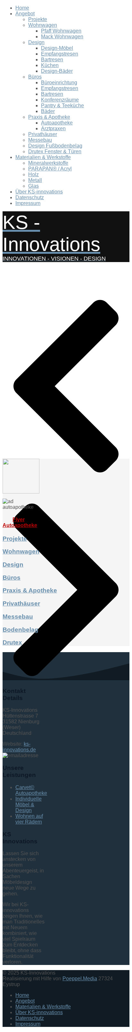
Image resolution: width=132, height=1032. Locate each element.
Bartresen (52, 59)
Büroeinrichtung (59, 82)
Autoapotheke (57, 122)
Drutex (12, 642)
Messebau (40, 140)
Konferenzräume (60, 99)
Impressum (27, 203)
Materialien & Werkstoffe (43, 157)
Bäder (48, 111)
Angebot (25, 13)
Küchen (50, 65)
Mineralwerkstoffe (48, 163)
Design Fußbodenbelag (55, 145)
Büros (35, 76)
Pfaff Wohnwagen (61, 31)
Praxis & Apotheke (49, 117)
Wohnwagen (42, 25)
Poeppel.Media (79, 978)
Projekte (37, 19)
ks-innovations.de (19, 746)
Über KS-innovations (39, 191)
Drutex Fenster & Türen (54, 151)
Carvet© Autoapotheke (31, 790)
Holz (33, 174)
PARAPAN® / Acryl (50, 168)
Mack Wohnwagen (62, 36)
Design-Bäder (57, 71)
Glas (33, 186)
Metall (35, 180)
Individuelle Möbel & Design (28, 804)
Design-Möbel (57, 48)
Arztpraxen (53, 128)
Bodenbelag (20, 629)
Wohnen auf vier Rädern (29, 819)
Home (22, 8)
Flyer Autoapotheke (20, 522)
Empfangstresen (59, 53)
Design (36, 42)
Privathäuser (42, 134)
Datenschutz (29, 197)
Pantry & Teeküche (62, 105)
